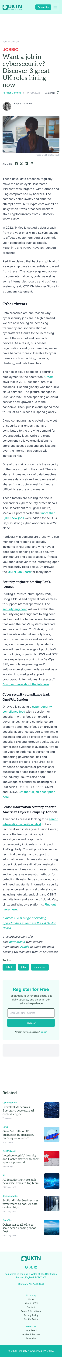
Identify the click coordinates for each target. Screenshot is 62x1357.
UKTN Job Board (19, 572)
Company (31, 1295)
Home (31, 1299)
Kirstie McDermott (23, 103)
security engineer (15, 609)
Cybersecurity (10, 1102)
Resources (31, 1326)
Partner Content (11, 41)
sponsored (39, 967)
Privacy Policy (31, 1315)
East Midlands (9, 1151)
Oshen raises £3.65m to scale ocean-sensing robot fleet (19, 1228)
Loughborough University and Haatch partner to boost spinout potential (21, 1159)
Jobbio (24, 946)
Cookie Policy (31, 1319)
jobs (23, 967)
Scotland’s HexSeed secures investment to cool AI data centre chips (20, 1204)
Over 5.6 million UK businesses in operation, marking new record (18, 1135)
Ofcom (49, 377)
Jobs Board (31, 1330)
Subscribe (43, 7)
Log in (44, 1032)
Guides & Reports (31, 1334)
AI (4, 1175)
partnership (17, 941)
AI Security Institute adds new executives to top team (21, 1181)
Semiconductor (10, 1196)
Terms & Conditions (31, 1311)
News (5, 1127)
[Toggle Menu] (55, 7)
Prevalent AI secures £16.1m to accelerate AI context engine (18, 1110)
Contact (31, 1307)
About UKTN (31, 1303)
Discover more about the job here (26, 684)
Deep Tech (8, 1220)
